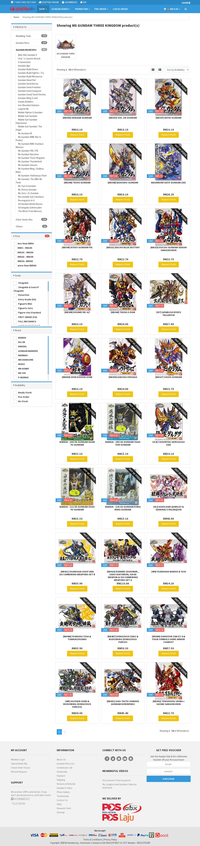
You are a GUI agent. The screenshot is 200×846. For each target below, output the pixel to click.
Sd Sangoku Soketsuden (30, 207)
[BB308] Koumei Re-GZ (77, 312)
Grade (18, 275)
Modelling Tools (31, 36)
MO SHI (22, 373)
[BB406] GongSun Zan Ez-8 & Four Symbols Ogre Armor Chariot (168, 639)
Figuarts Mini (25, 303)
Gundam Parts (31, 42)
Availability (20, 385)
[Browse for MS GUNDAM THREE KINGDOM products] (65, 42)
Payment (61, 775)
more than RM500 (27, 265)
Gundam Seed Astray (28, 83)
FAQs (59, 804)
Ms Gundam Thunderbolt (30, 161)
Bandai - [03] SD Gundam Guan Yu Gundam (77, 443)
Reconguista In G (26, 200)
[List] (160, 69)
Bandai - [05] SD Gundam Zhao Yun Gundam (122, 443)
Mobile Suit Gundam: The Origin (29, 128)
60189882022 (22, 799)
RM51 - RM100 (25, 247)
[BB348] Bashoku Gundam (123, 182)
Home (16, 17)
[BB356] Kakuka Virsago (123, 377)
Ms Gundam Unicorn (27, 165)
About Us (61, 759)
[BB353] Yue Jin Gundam (123, 117)
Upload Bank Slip (19, 763)
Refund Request (19, 771)
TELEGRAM (18, 803)
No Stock (23, 401)
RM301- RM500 (25, 261)
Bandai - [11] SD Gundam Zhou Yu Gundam (77, 508)
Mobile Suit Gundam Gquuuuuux (26, 121)
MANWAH (23, 355)
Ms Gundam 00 (25, 133)
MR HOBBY (23, 368)
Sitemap (61, 812)
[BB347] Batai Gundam (168, 117)
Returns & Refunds (66, 783)
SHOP (42, 8)
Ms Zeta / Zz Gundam (28, 193)
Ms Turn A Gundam (27, 186)
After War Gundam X (27, 54)
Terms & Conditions (92, 839)
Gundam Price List (65, 763)
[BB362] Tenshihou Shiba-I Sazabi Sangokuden (168, 703)
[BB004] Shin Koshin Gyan (77, 377)
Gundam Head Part (27, 80)
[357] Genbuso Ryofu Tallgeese (168, 314)
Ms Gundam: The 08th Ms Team (29, 181)
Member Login (18, 759)
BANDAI (22, 337)
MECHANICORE (25, 359)
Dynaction (23, 294)
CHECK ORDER (120, 8)
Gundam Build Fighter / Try (31, 72)
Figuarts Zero (25, 308)
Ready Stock (25, 392)
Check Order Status (20, 767)
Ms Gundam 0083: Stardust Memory (30, 145)
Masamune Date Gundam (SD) (168, 182)
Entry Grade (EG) (27, 299)
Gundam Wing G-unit (28, 98)
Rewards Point (64, 808)
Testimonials (63, 796)
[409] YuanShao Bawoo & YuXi (168, 571)
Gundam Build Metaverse (30, 76)
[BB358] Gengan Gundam (77, 117)
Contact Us (62, 800)
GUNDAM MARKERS (28, 350)
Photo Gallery (63, 792)
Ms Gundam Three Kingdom (31, 157)
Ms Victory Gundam (27, 189)
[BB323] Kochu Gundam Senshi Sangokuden (168, 249)
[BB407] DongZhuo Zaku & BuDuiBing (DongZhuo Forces (122, 639)
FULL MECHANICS (27, 321)
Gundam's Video (64, 787)
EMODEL (22, 346)
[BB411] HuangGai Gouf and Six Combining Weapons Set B (77, 573)
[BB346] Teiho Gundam (77, 182)
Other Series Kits (31, 219)
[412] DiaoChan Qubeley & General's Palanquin (168, 508)
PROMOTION (81, 8)
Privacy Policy (110, 839)
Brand (18, 330)
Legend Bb (23, 108)
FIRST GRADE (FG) (27, 317)
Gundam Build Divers (28, 69)
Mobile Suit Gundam (27, 116)
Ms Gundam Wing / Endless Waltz (30, 170)
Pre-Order (23, 396)
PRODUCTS (20, 27)
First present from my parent (116, 780)
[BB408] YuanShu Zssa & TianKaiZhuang (77, 638)
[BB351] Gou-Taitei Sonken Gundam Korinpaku (123, 703)
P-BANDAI (23, 377)
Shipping (61, 779)
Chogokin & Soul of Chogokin (26, 289)
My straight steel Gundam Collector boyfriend (119, 786)
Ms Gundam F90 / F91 (28, 150)
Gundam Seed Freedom (29, 87)
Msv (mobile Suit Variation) (31, 196)
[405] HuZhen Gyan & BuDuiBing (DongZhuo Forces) (77, 704)
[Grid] (153, 69)
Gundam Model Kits (31, 49)
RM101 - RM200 (25, 252)
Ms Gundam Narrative (28, 154)
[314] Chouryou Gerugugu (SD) (168, 443)
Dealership (62, 771)
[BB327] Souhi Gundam (168, 377)
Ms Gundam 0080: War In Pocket (28, 138)
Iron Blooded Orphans (28, 105)
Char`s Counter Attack (29, 58)
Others (31, 226)
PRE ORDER (101, 8)
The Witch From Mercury (30, 211)
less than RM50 (26, 243)
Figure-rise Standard (29, 312)
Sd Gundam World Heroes (30, 203)
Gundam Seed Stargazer (29, 90)
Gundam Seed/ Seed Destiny (32, 94)
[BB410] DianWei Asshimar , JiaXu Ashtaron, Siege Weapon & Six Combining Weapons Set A (123, 575)
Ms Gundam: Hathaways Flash (32, 175)
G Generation (24, 62)
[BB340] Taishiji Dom (123, 312)
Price (17, 236)
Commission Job (64, 767)
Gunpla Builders (25, 101)
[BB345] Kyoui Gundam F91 (77, 247)
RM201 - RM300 (25, 256)
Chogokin (23, 282)
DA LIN (21, 342)
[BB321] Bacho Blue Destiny (123, 247)
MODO (21, 364)
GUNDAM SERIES (60, 8)
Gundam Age (24, 65)
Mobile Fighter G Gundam (30, 112)
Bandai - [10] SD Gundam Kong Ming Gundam (123, 508)
